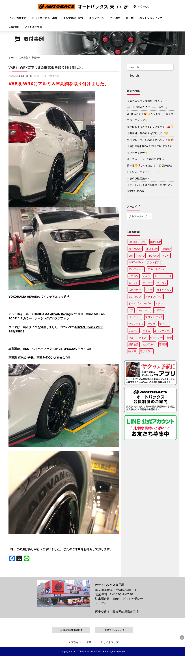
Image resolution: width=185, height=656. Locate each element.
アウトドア (153, 262)
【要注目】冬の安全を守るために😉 (147, 133)
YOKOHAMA (135, 262)
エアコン (133, 276)
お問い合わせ (113, 630)
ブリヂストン (136, 323)
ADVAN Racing (60, 314)
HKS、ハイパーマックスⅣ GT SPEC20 (49, 349)
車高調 (163, 344)
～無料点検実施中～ (138, 178)
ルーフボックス (163, 330)
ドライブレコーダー (139, 303)
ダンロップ (134, 296)
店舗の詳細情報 (70, 630)
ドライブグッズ (154, 296)
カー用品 (115, 17)
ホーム (11, 57)
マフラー (164, 323)
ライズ (146, 330)
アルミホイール (156, 269)
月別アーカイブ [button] (138, 216)
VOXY (166, 255)
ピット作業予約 (17, 17)
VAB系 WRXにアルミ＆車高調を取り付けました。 (45, 67)
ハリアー (159, 310)
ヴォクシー (156, 337)
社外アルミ (149, 344)
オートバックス (163, 276)
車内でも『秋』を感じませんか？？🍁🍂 (150, 139)
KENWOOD (135, 248)
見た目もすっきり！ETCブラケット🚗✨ (150, 126)
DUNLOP (155, 241)
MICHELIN (152, 248)
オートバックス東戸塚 (83, 9)
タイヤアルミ (164, 289)
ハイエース (143, 310)
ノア (131, 310)
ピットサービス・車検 (44, 17)
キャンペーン (96, 17)
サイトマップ (111, 642)
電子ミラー (146, 351)
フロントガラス (154, 316)
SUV (131, 255)
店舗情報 (14, 26)
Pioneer (166, 248)
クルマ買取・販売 (73, 17)
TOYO (141, 255)
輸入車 (132, 351)
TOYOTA (154, 255)
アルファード (136, 269)
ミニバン (133, 330)
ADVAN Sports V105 (89, 327)
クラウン (162, 282)
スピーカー (134, 289)
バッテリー (134, 316)
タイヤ (149, 289)
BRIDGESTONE (137, 241)
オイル (146, 276)
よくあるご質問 (33, 26)
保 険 (130, 17)
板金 (169, 337)
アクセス (143, 6)
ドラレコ (160, 303)
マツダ (151, 323)
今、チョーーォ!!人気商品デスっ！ (146, 159)
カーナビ (133, 282)
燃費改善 (133, 344)
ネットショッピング (150, 17)
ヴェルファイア (137, 337)
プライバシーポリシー (83, 642)
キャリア (148, 282)
